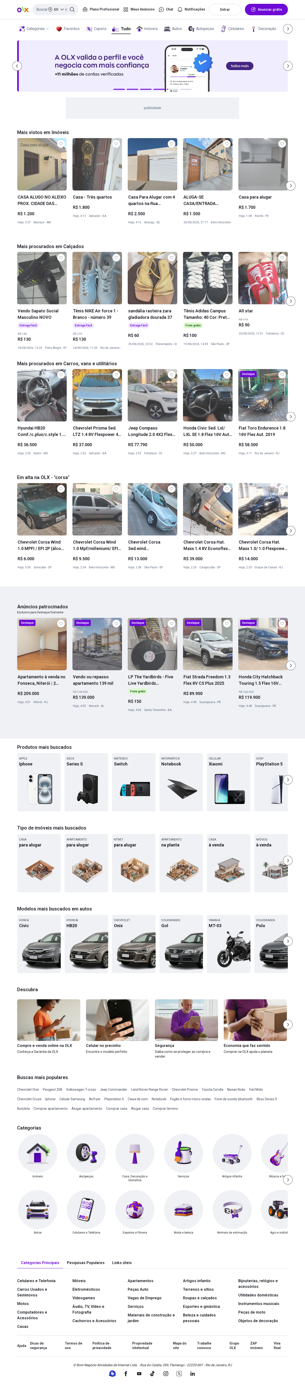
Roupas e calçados (200, 1298)
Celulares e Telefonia (36, 1281)
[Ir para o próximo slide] (290, 185)
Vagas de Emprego (145, 1298)
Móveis (79, 1281)
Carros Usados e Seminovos (32, 1292)
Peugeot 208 (52, 1089)
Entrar (225, 9)
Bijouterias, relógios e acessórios (258, 1284)
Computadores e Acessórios (32, 1315)
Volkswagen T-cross (81, 1089)
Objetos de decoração (258, 1321)
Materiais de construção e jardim (151, 1318)
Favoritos (72, 28)
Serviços (136, 1306)
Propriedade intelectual (142, 1345)
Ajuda (21, 1346)
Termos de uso (73, 1345)
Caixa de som (138, 1099)
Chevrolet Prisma (185, 1089)
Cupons (100, 28)
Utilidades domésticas (258, 1295)
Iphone (50, 1099)
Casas (22, 1326)
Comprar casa (116, 1108)
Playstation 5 (114, 1099)
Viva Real (277, 1345)
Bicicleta (23, 1108)
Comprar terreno (165, 1108)
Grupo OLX (234, 1345)
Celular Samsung (72, 1099)
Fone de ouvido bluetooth (234, 1099)
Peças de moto (251, 1312)
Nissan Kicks (236, 1089)
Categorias (36, 28)
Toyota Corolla (212, 1089)
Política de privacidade (101, 1345)
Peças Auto (138, 1289)
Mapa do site (180, 1345)
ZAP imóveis (256, 1345)
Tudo (126, 28)
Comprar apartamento (51, 1108)
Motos (23, 1303)
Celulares (236, 28)
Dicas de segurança (38, 1345)
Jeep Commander (113, 1089)
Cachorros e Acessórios (94, 1321)
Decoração (267, 28)
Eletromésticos (86, 1289)
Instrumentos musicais (258, 1303)
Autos (177, 28)
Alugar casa (140, 1108)
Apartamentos (140, 1281)
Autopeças (205, 28)
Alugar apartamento (86, 1108)
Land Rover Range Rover (149, 1089)
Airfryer (95, 1099)
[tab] (40, 1263)
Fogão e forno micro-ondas (190, 1099)
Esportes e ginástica (201, 1306)
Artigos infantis (197, 1281)
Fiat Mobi (256, 1089)
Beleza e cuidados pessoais (199, 1318)
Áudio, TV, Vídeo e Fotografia (88, 1309)
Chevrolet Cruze (29, 1099)
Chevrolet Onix (28, 1089)
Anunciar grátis (270, 9)
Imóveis (151, 28)
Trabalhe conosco (204, 1345)
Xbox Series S (266, 1099)
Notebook (159, 1099)
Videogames (83, 1298)
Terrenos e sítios (198, 1289)
